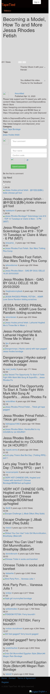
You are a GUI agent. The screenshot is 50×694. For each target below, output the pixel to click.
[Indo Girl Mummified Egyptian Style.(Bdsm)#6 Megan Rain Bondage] (25, 654)
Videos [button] (7, 10)
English (42, 691)
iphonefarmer (12, 265)
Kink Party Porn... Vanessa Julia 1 (22, 586)
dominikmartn (12, 553)
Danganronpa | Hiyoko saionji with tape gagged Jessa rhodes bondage (24, 361)
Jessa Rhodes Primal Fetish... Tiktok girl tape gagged (25, 417)
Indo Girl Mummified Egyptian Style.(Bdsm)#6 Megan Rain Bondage (24, 666)
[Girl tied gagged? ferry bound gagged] (25, 633)
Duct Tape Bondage (12, 129)
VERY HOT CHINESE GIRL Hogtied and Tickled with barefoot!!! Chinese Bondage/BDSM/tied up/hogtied (23, 496)
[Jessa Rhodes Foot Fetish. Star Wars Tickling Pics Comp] (25, 249)
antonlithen (10, 401)
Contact (12, 678)
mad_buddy (11, 369)
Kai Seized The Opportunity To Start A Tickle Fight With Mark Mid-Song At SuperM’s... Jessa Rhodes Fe (24, 391)
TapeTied (8, 4)
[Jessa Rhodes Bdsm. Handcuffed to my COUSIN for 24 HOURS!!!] (25, 430)
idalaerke (10, 573)
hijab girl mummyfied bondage (25, 604)
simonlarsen (11, 317)
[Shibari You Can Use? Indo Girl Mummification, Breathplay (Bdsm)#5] (25, 534)
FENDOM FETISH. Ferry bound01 (21, 622)
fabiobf (9, 674)
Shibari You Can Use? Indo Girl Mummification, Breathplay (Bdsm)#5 (23, 545)
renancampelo (12, 472)
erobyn (9, 592)
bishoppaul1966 (13, 423)
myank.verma (12, 449)
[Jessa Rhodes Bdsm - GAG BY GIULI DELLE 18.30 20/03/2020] (25, 272)
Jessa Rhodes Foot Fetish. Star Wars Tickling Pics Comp (25, 258)
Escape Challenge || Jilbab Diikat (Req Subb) (22, 521)
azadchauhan (12, 647)
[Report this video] (26, 90)
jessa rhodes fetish (11, 134)
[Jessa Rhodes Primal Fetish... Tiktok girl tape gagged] (25, 408)
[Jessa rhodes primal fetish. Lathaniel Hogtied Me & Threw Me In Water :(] (25, 324)
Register (5, 682)
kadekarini (10, 210)
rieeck (8, 527)
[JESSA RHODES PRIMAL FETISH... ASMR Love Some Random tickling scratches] (25, 298)
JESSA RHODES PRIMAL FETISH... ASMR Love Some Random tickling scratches (24, 309)
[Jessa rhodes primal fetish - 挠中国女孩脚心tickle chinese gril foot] (25, 191)
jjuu (7, 343)
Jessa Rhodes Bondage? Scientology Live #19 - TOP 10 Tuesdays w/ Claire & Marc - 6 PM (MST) (25, 233)
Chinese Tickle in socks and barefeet (23, 566)
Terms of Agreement (27, 678)
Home (4, 678)
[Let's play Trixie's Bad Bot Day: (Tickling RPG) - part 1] (25, 456)
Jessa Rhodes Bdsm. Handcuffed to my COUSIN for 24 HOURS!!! (23, 441)
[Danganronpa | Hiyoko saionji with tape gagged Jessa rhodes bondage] (25, 350)
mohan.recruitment (14, 628)
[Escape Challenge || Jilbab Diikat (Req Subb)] (25, 513)
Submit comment (18, 166)
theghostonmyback (14, 291)
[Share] (20, 90)
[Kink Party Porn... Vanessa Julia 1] (25, 578)
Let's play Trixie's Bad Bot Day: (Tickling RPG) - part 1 (23, 465)
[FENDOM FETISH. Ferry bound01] (25, 614)
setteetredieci (12, 608)
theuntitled (19, 93)
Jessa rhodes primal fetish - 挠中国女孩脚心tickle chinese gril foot (24, 202)
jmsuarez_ (10, 242)
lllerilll (8, 508)
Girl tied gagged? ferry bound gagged (24, 641)
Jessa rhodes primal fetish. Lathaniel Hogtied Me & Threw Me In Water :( (22, 335)
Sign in (36, 2)
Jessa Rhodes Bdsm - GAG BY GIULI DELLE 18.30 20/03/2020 (23, 283)
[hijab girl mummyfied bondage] (25, 598)
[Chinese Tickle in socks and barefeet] (25, 559)
